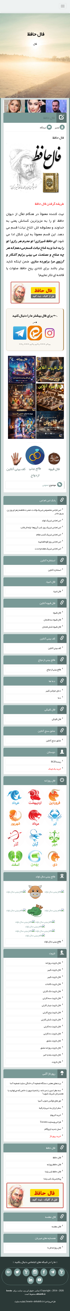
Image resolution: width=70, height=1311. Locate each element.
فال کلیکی (56, 719)
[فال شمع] (22, 398)
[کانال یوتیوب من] (39, 1280)
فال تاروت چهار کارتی (51, 1005)
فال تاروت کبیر (54, 969)
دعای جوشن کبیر (53, 690)
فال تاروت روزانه (53, 962)
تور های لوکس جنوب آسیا (49, 1100)
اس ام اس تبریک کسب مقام (48, 534)
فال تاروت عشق (53, 1040)
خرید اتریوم (55, 1114)
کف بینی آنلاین (54, 648)
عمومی (45, 485)
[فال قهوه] (50, 398)
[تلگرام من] (52, 1272)
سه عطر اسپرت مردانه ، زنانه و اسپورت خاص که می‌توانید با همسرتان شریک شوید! (35, 1092)
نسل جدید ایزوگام (53, 1129)
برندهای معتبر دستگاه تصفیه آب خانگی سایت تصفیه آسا (35, 1083)
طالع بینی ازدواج (35, 471)
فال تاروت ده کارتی (52, 1033)
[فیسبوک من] (43, 1272)
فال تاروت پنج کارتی (52, 1012)
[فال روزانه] (22, 370)
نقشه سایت (20, 1301)
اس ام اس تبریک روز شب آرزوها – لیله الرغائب (41, 527)
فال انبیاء (57, 591)
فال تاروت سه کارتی (52, 998)
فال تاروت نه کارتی (52, 1026)
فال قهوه (57, 612)
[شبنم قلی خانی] (14, 106)
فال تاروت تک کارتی (52, 991)
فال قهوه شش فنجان (51, 626)
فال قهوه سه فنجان (52, 619)
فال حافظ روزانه (54, 1164)
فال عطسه (56, 1226)
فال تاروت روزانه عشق (50, 1047)
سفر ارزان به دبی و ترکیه (50, 1107)
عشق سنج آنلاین (53, 740)
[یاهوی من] (61, 1272)
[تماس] (26, 1272)
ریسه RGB (56, 761)
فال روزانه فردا (54, 1247)
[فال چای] (50, 426)
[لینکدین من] (30, 1280)
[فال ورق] (22, 426)
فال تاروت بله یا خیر (52, 1054)
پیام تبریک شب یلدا (52, 1178)
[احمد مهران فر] (56, 106)
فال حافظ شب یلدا (53, 1171)
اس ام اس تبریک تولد (51, 520)
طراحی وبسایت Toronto (50, 1121)
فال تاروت (56, 1061)
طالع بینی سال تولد (52, 941)
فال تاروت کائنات (53, 984)
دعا (59, 697)
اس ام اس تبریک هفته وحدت (48, 548)
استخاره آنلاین (54, 570)
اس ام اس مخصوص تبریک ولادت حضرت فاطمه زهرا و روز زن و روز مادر (35, 512)
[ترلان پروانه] (35, 106)
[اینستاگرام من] (35, 1272)
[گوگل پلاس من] (8, 1272)
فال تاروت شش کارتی (51, 1019)
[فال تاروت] (50, 370)
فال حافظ (35, 34)
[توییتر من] (17, 1272)
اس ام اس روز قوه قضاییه (49, 541)
